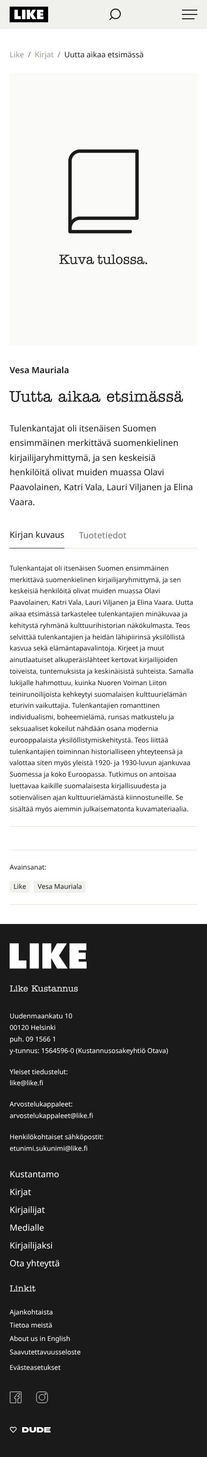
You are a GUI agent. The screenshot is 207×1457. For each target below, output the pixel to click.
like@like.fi (26, 1083)
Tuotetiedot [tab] (103, 535)
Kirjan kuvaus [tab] (37, 534)
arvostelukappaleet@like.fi (51, 1115)
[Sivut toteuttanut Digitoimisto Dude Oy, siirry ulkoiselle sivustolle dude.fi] (30, 1431)
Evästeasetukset (35, 1367)
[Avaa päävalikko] (189, 14)
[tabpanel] (103, 689)
